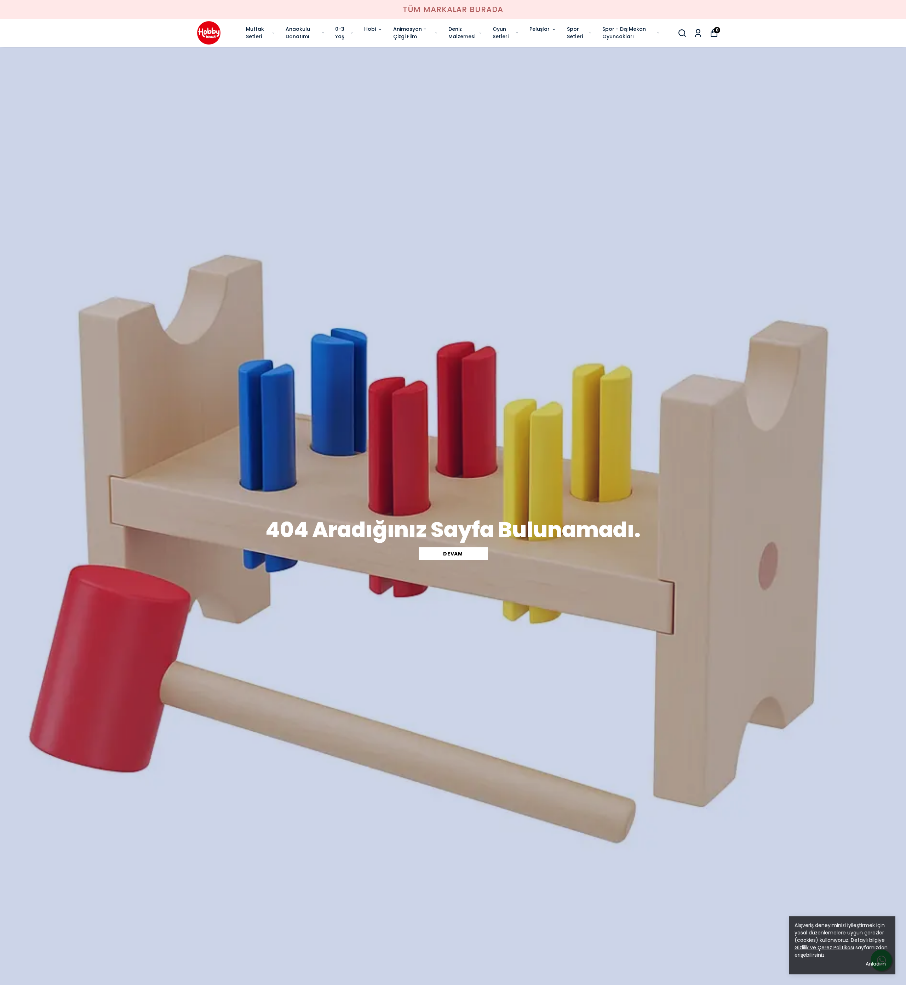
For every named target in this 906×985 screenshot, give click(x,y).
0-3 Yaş (339, 32)
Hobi (370, 29)
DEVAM (453, 553)
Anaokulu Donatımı (298, 32)
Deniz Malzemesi (461, 32)
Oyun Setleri (501, 32)
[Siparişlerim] (698, 33)
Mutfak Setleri (255, 32)
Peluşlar (539, 29)
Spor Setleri (575, 32)
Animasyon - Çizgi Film (409, 32)
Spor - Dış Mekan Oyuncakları (624, 32)
